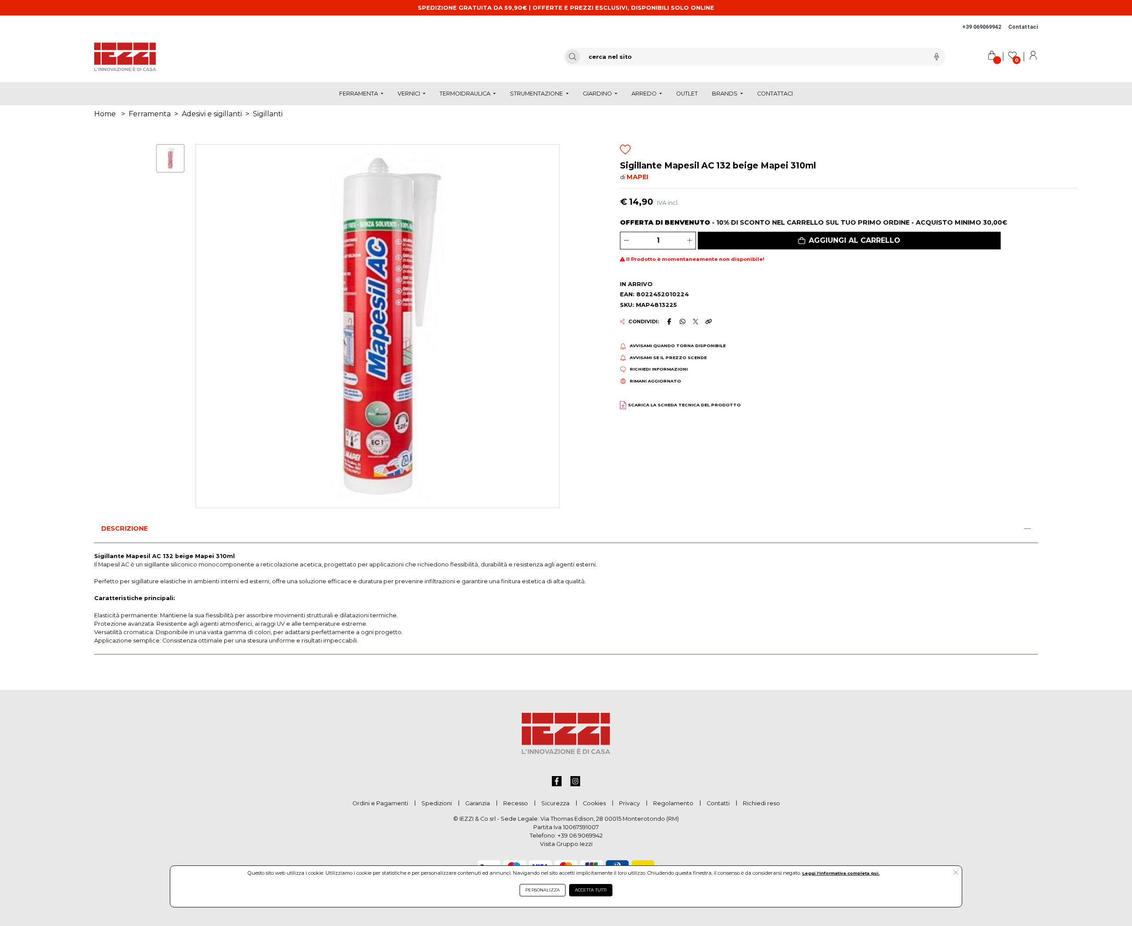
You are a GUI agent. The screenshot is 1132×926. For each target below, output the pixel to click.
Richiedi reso (761, 803)
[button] (849, 240)
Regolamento (673, 803)
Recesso (515, 803)
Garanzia (477, 803)
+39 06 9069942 (580, 835)
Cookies (594, 803)
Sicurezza (555, 803)
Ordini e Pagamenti (380, 803)
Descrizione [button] (124, 528)
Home (105, 114)
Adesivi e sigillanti (212, 114)
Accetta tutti (591, 890)
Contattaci (1023, 26)
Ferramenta (150, 114)
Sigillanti (268, 114)
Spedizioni (436, 803)
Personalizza (542, 890)
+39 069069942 (981, 26)
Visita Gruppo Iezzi (566, 844)
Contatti (718, 803)
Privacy (629, 803)
